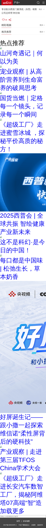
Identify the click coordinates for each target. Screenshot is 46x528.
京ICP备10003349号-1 (10, 525)
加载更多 (12, 511)
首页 (18, 521)
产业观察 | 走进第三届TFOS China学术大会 (21, 460)
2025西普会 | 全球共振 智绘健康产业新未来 (22, 223)
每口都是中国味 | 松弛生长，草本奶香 (21, 268)
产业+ (17, 2)
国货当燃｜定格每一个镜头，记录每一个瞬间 (21, 106)
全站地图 (26, 521)
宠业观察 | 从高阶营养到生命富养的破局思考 (21, 79)
